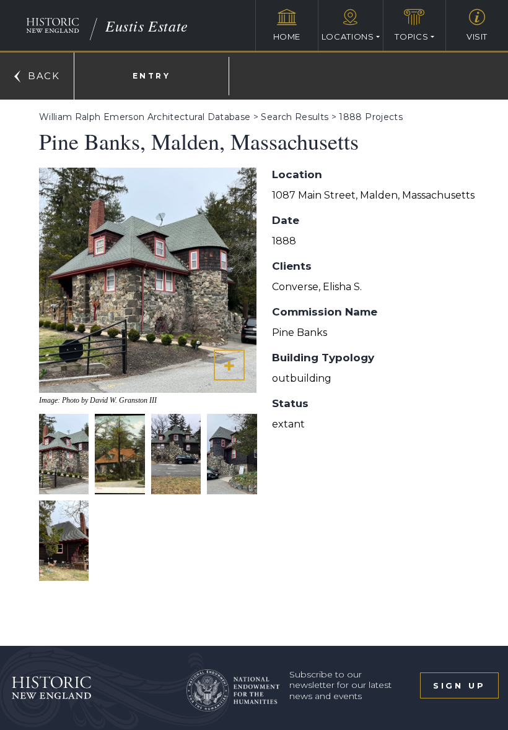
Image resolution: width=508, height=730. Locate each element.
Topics (411, 36)
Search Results (294, 116)
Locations (348, 36)
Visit (477, 36)
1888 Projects (371, 116)
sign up (459, 685)
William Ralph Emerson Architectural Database (144, 116)
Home (287, 36)
